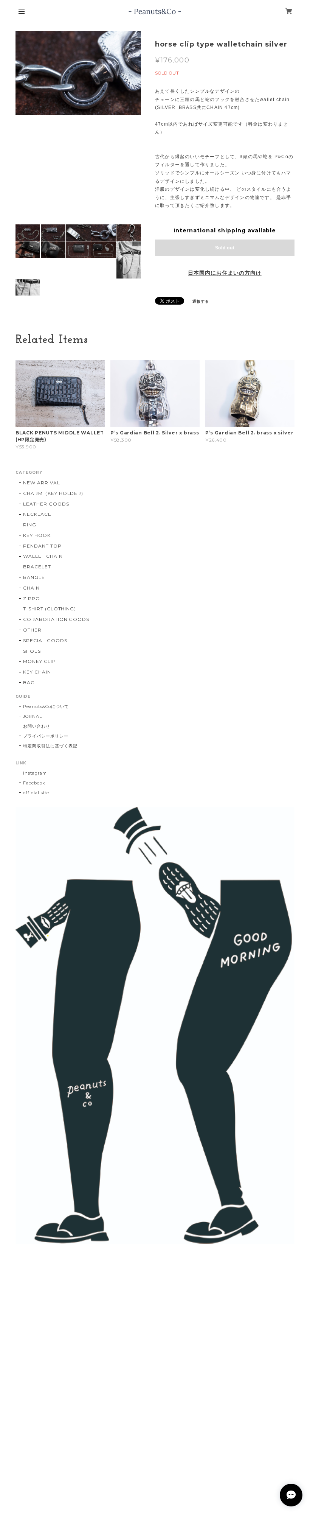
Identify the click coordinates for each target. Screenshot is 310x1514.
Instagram (35, 773)
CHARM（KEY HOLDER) (53, 493)
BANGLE (34, 577)
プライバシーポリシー (45, 736)
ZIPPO (31, 598)
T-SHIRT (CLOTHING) (49, 609)
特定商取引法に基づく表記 (50, 745)
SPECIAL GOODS (45, 640)
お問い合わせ (36, 726)
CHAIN (31, 588)
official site (36, 792)
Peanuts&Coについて (46, 706)
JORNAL (32, 716)
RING (29, 524)
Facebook (34, 783)
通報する (200, 301)
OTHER (32, 630)
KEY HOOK (37, 535)
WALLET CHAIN (43, 556)
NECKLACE (37, 514)
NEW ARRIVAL (41, 482)
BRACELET (37, 567)
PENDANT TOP (42, 546)
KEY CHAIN (37, 672)
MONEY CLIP (39, 661)
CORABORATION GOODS (56, 619)
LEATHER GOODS (46, 504)
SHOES (32, 651)
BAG (29, 682)
